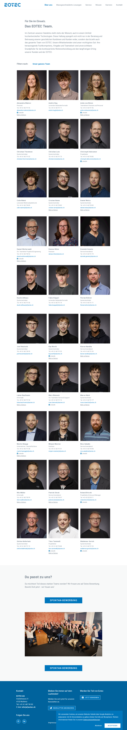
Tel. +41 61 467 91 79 (87, 254)
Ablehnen (98, 726)
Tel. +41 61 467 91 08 (23, 449)
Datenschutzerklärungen (91, 720)
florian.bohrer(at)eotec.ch (88, 305)
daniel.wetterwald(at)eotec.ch (26, 256)
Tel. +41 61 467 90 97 (55, 497)
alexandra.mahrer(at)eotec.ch (26, 110)
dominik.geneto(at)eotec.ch (89, 256)
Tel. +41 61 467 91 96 (87, 108)
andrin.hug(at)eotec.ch (56, 110)
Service (88, 5)
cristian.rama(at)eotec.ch (56, 207)
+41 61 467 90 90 (26, 704)
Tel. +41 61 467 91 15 (23, 546)
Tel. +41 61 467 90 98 (87, 449)
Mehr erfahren (21, 115)
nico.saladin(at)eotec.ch (87, 451)
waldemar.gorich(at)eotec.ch (89, 548)
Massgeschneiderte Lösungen (68, 5)
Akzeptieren (112, 725)
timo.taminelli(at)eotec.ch (57, 548)
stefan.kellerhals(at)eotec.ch (26, 548)
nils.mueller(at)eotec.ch (24, 500)
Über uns (48, 5)
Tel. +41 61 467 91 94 (23, 400)
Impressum (52, 723)
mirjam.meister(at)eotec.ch (57, 451)
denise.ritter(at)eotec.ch (56, 254)
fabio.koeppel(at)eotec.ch (57, 305)
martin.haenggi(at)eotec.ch (25, 451)
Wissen (98, 5)
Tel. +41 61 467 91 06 (23, 302)
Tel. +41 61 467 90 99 (23, 497)
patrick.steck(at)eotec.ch (56, 500)
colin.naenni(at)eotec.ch (24, 207)
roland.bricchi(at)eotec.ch (88, 500)
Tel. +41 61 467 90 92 (23, 254)
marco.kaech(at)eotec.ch (88, 402)
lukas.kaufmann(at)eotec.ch (26, 402)
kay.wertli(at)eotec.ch (55, 354)
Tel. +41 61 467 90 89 (23, 205)
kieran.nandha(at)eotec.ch (88, 354)
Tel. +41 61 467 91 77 (87, 400)
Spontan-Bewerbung (63, 600)
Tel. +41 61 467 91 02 (23, 156)
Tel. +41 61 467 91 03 (55, 351)
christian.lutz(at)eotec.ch (56, 159)
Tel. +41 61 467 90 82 (55, 205)
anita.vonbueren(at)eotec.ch (89, 110)
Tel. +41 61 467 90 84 (55, 546)
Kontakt (119, 5)
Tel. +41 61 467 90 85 (87, 156)
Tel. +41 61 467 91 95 (23, 108)
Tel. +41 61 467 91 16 (55, 400)
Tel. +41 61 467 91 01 (55, 449)
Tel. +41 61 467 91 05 (87, 351)
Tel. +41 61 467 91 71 (87, 302)
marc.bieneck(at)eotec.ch (57, 402)
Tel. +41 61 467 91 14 (55, 302)
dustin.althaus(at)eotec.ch (25, 305)
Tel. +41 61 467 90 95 (23, 351)
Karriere (108, 5)
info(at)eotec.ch (28, 707)
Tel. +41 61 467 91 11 (55, 108)
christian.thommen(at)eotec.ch (26, 159)
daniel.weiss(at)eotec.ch (88, 207)
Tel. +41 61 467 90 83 (87, 205)
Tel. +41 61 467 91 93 (87, 546)
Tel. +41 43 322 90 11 (87, 497)
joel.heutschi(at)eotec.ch (24, 354)
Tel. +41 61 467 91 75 (55, 156)
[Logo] (13, 5)
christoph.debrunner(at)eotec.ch (90, 159)
